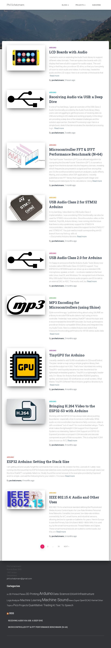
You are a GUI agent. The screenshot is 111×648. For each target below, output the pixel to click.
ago (70, 80)
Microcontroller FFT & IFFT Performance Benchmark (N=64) (38, 627)
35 (59, 546)
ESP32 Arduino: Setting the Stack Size (38, 461)
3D (8, 594)
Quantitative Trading (40, 605)
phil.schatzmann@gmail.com (19, 579)
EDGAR (74, 594)
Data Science (61, 594)
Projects (80, 5)
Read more (54, 76)
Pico (15, 605)
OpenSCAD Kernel (89, 600)
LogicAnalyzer (13, 600)
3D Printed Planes (17, 594)
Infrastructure (86, 594)
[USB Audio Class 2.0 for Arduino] (26, 260)
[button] (68, 5)
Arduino (52, 48)
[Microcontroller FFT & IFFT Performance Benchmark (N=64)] (26, 155)
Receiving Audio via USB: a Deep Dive (25, 621)
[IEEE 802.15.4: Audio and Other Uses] (26, 499)
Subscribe (96, 5)
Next (66, 546)
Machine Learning (31, 600)
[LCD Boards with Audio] (26, 58)
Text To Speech (64, 605)
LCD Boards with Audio (68, 52)
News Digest (74, 600)
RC (54, 605)
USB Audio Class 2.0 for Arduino (75, 258)
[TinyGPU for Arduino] (26, 367)
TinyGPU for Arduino (66, 355)
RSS (11, 613)
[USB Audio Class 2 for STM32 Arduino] (26, 208)
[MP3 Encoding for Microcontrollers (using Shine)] (26, 305)
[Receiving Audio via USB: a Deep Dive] (26, 99)
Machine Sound (55, 600)
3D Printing (32, 594)
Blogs (64, 5)
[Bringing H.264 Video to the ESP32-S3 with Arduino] (26, 411)
